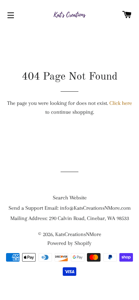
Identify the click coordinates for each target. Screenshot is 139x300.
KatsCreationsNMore (78, 234)
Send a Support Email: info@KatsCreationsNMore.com (70, 208)
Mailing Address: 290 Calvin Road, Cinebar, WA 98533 (69, 218)
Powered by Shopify (69, 243)
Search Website (70, 197)
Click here (120, 103)
